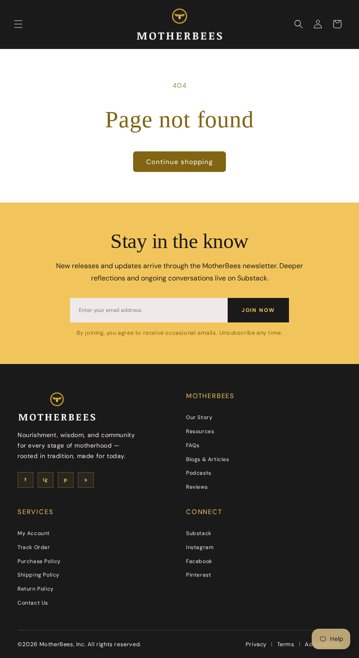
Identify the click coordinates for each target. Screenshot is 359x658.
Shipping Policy (39, 574)
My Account (34, 533)
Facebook (199, 561)
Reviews (197, 486)
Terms (286, 644)
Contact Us (33, 602)
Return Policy (36, 588)
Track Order (34, 547)
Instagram (200, 547)
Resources (200, 431)
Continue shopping (179, 162)
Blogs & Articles (207, 459)
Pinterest (198, 574)
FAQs (192, 445)
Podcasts (198, 472)
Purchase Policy (39, 561)
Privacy (256, 644)
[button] (18, 24)
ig (45, 479)
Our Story (199, 417)
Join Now (258, 310)
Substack (198, 533)
